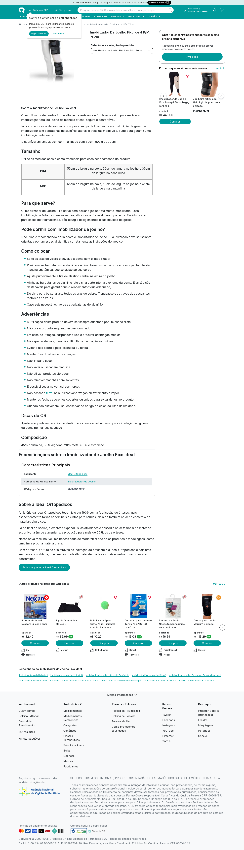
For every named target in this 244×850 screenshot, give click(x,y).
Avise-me (192, 56)
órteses (124, 512)
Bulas (66, 750)
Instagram (168, 725)
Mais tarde (58, 33)
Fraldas (202, 720)
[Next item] (222, 627)
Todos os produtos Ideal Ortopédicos (44, 567)
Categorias (70, 725)
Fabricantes (70, 766)
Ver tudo (220, 68)
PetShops (204, 730)
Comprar (175, 121)
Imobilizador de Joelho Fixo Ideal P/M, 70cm (117, 50)
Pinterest (167, 736)
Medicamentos (72, 710)
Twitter (166, 714)
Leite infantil (117, 16)
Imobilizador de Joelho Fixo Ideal (103, 24)
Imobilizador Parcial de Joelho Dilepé (80, 680)
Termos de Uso (121, 721)
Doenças (69, 755)
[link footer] (78, 831)
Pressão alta (100, 16)
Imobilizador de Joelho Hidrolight (66, 675)
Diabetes (85, 16)
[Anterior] (163, 96)
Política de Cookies (123, 716)
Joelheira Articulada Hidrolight (33, 675)
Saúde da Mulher (136, 16)
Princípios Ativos (73, 745)
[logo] (22, 10)
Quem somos (27, 710)
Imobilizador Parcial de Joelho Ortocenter (39, 680)
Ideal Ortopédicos (77, 473)
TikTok (166, 741)
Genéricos (154, 16)
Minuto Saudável (29, 738)
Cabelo (202, 736)
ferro (49, 393)
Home (25, 24)
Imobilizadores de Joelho (82, 481)
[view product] (175, 84)
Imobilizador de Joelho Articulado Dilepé (121, 680)
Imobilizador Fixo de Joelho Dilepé (149, 675)
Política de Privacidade (126, 710)
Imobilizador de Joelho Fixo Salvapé (196, 680)
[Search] (170, 10)
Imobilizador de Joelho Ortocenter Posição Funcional (195, 675)
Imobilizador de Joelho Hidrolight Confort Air (107, 675)
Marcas (68, 761)
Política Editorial (29, 716)
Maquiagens (205, 725)
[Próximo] (221, 96)
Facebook (168, 720)
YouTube (168, 730)
